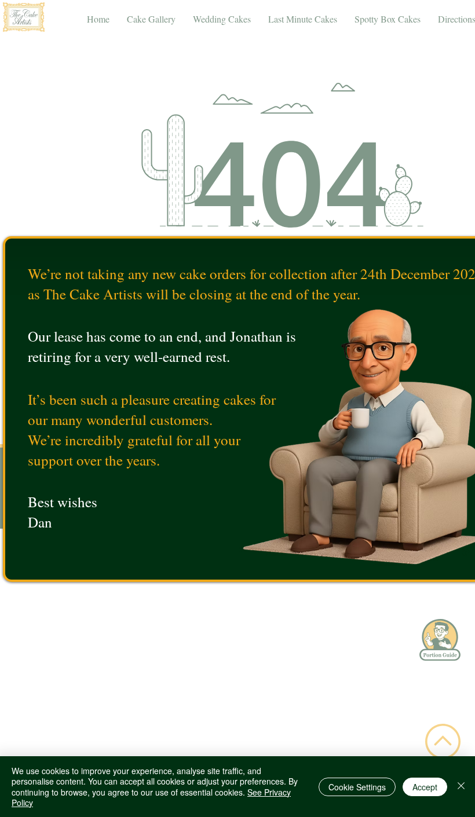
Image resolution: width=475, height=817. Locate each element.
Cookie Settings (357, 787)
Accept (424, 787)
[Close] (461, 786)
